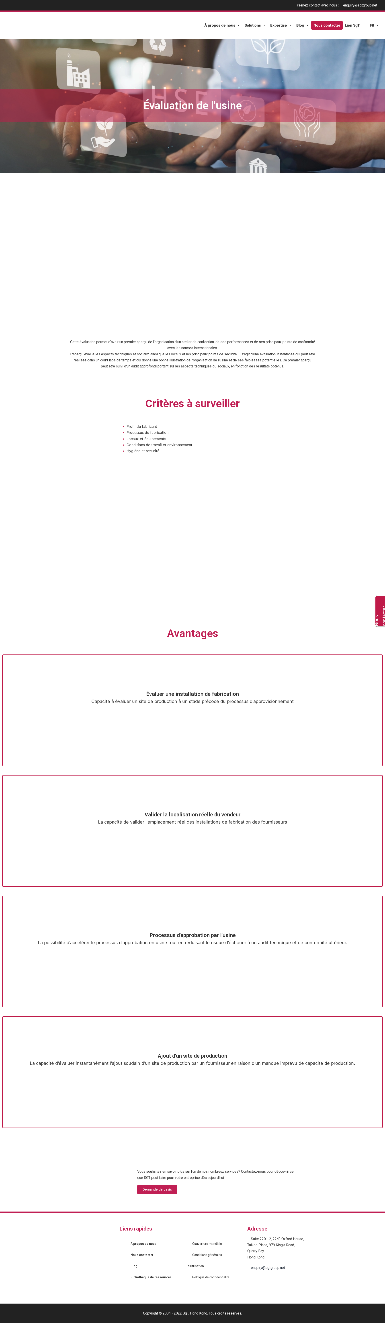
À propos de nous (219, 25)
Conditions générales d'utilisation (205, 1260)
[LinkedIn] (262, 1285)
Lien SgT (352, 25)
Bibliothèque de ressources (151, 1277)
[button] (157, 1189)
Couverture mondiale (207, 1243)
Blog (300, 25)
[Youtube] (251, 1285)
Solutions (253, 25)
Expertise (278, 25)
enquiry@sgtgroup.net (360, 5)
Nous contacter (326, 25)
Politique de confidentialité (210, 1277)
